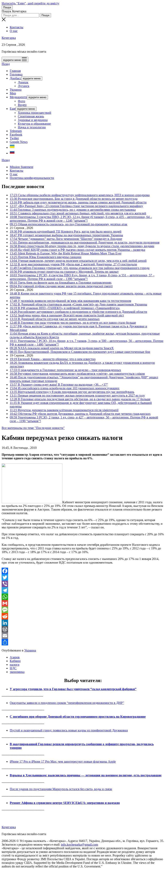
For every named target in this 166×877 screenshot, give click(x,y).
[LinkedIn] (83, 622)
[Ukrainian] (12, 147)
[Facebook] (83, 571)
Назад (6, 64)
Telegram (16, 131)
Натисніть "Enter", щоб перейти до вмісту (30, 3)
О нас (14, 31)
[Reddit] (83, 616)
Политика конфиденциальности (32, 178)
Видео (22, 104)
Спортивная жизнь (31, 116)
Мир (13, 93)
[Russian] (12, 153)
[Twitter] (83, 577)
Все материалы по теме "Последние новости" (33, 428)
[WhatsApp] (83, 597)
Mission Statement (21, 167)
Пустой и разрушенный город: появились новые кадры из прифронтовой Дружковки (69, 730)
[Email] (83, 635)
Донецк (23, 82)
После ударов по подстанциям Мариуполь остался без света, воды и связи (61, 789)
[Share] (83, 642)
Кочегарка (9, 37)
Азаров (15, 657)
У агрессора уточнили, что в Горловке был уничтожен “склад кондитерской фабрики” (73, 689)
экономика (17, 672)
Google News (19, 142)
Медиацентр (18, 97)
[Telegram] (83, 590)
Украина (15, 89)
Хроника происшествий (34, 112)
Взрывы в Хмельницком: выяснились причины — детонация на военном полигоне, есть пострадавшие (86, 775)
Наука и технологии (32, 127)
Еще (13, 108)
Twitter (14, 138)
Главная (15, 70)
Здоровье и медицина (33, 120)
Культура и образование (34, 123)
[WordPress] (83, 629)
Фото (21, 101)
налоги (14, 664)
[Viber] (83, 584)
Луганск (23, 86)
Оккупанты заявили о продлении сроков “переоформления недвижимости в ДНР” (67, 703)
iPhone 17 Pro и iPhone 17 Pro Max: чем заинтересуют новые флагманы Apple (63, 761)
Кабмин (15, 661)
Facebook (16, 134)
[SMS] (83, 610)
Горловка (16, 74)
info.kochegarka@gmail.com (79, 844)
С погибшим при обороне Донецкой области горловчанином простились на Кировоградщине (78, 716)
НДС (13, 668)
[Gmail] (83, 603)
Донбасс (15, 78)
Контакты (16, 27)
